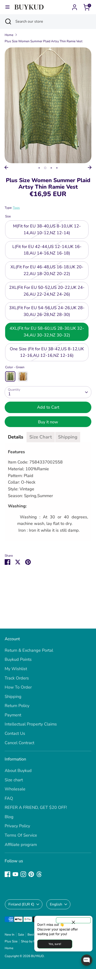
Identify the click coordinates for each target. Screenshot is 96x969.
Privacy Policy (17, 826)
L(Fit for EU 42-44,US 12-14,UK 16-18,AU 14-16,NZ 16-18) (47, 250)
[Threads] (39, 874)
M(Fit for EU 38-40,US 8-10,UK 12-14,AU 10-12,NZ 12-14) (47, 229)
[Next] (90, 167)
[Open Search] (7, 21)
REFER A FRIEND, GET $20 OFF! (36, 807)
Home (9, 35)
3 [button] (51, 168)
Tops (16, 207)
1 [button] (39, 168)
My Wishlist (16, 669)
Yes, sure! (54, 944)
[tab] (16, 437)
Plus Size (11, 941)
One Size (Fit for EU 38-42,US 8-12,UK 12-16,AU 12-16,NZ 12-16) (47, 352)
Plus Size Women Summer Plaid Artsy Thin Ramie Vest (43, 41)
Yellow (23, 376)
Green (10, 376)
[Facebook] (7, 874)
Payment (13, 715)
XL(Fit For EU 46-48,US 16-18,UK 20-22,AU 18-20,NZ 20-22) (46, 270)
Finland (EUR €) (21, 904)
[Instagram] (23, 874)
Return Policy (17, 705)
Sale (21, 934)
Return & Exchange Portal (29, 650)
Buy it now (48, 422)
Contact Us (15, 733)
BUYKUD (37, 956)
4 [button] (57, 168)
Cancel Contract (19, 743)
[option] (48, 105)
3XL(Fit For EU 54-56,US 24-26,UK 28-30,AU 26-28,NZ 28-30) (47, 311)
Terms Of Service (21, 835)
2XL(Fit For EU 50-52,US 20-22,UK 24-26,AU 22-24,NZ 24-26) (47, 291)
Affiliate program (21, 844)
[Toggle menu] (7, 7)
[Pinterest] (31, 874)
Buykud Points (18, 659)
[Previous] (6, 167)
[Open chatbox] (86, 960)
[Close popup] (73, 920)
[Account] (74, 6)
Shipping (13, 696)
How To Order (18, 687)
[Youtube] (15, 874)
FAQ (9, 798)
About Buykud (18, 770)
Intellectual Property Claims (31, 724)
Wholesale (15, 789)
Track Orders (17, 678)
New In (9, 934)
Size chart (14, 780)
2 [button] (45, 168)
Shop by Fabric (31, 941)
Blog (9, 817)
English (56, 904)
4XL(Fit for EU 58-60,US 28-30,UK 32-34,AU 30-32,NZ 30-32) (47, 331)
